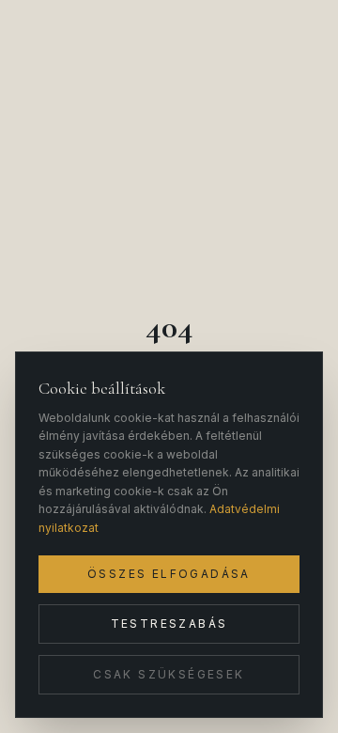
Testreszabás (169, 623)
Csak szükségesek (168, 674)
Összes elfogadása (169, 574)
